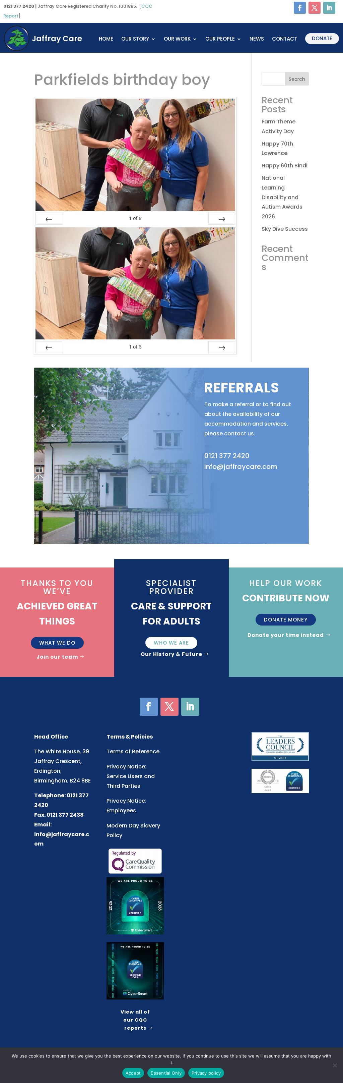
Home (106, 39)
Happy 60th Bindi (284, 165)
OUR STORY (135, 39)
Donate (322, 38)
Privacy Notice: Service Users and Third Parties (131, 776)
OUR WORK (177, 39)
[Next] (221, 219)
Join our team (57, 656)
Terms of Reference (133, 751)
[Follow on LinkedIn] (329, 8)
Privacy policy (206, 1073)
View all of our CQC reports (135, 1020)
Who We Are (171, 642)
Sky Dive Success (285, 229)
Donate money (285, 619)
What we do (57, 642)
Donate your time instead (286, 635)
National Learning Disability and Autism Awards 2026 (282, 197)
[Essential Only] (334, 1065)
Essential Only (166, 1073)
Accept (133, 1073)
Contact (284, 39)
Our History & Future (171, 654)
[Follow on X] (314, 8)
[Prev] (49, 219)
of (135, 218)
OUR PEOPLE (220, 39)
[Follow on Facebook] (300, 8)
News (257, 39)
